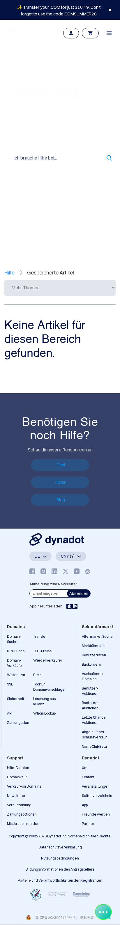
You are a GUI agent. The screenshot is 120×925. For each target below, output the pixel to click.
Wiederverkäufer (47, 660)
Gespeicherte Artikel (64, 237)
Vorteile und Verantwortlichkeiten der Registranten (60, 880)
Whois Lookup (44, 713)
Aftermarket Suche (97, 636)
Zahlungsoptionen (22, 814)
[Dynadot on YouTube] (77, 571)
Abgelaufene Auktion (25, 201)
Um (84, 767)
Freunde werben (96, 814)
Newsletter (16, 795)
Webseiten (16, 675)
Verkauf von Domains (24, 786)
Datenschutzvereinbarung (60, 847)
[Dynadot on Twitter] (65, 571)
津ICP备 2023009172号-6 (55, 917)
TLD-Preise (42, 651)
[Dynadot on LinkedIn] (54, 571)
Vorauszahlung (19, 805)
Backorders (91, 664)
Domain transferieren (26, 188)
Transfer (40, 636)
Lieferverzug (87, 188)
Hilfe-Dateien (18, 767)
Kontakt (88, 777)
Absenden (78, 593)
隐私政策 (87, 917)
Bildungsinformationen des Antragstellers (60, 869)
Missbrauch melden (23, 823)
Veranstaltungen (96, 786)
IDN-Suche (16, 651)
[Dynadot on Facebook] (32, 571)
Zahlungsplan (18, 722)
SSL (10, 684)
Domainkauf (17, 777)
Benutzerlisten (94, 655)
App (85, 805)
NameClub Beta (94, 746)
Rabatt (61, 188)
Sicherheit (15, 699)
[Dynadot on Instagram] (43, 571)
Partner (88, 823)
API (9, 713)
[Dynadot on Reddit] (88, 571)
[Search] (109, 158)
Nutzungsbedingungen (60, 858)
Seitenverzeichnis (97, 795)
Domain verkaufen (85, 175)
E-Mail (38, 675)
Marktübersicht (94, 646)
